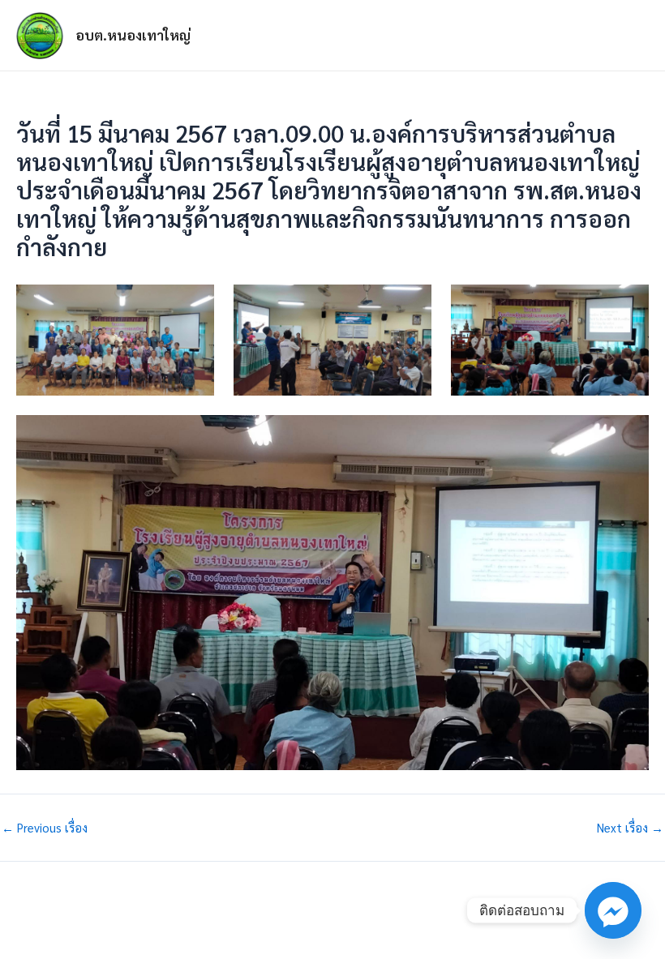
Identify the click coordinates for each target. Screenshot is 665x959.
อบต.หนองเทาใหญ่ (133, 35)
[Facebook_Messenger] (613, 910)
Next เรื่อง (630, 828)
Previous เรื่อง (45, 828)
